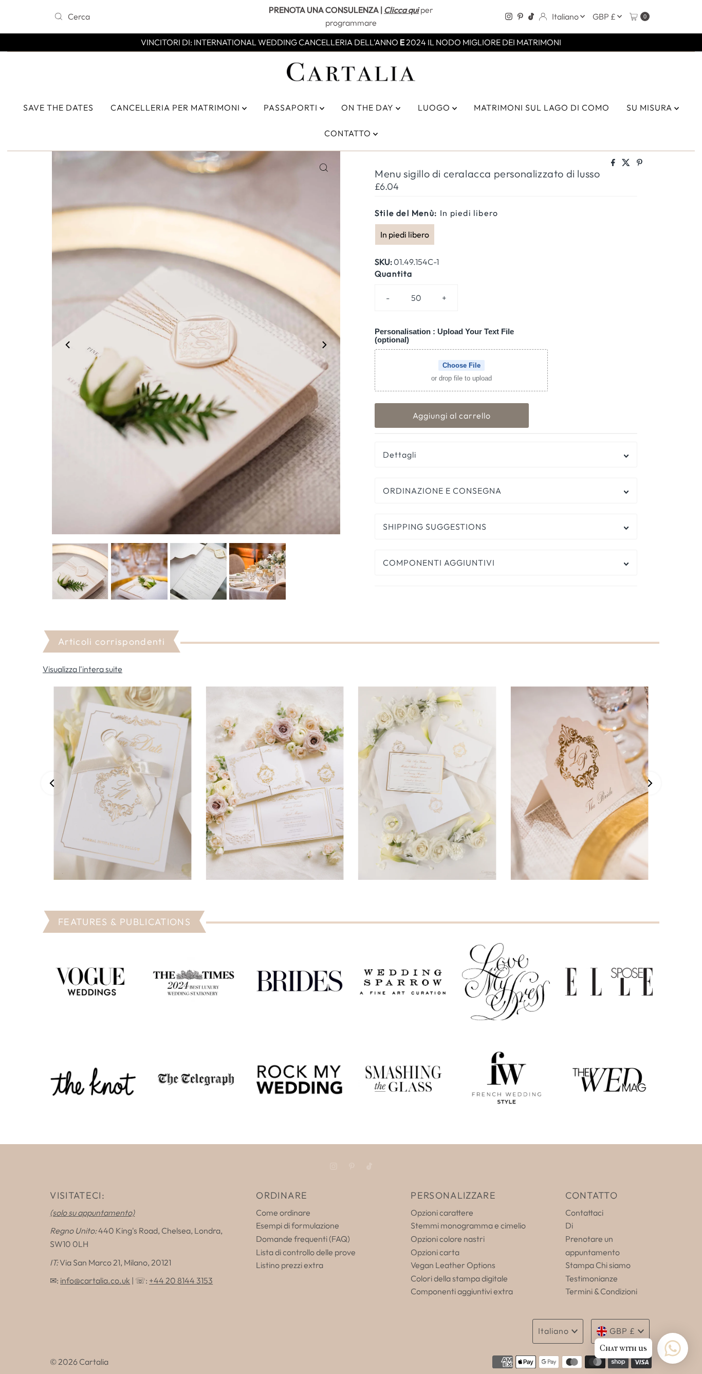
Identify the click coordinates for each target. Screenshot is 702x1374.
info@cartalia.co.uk (95, 1280)
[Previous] (68, 344)
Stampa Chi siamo (598, 1265)
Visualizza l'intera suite (82, 669)
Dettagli (399, 454)
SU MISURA (650, 107)
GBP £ (605, 16)
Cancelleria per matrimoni (176, 107)
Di (569, 1225)
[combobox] (147, 16)
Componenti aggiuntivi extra (462, 1291)
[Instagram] (508, 16)
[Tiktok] (531, 16)
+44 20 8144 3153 (181, 1280)
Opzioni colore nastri (448, 1239)
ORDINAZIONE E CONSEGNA (442, 490)
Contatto (348, 133)
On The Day (368, 107)
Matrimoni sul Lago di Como (541, 107)
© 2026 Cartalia (79, 1362)
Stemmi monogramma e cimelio (468, 1225)
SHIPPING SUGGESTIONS (435, 526)
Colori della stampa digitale (459, 1278)
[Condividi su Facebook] (614, 163)
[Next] (323, 344)
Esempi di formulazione (297, 1225)
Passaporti (292, 107)
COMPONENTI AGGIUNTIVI (439, 562)
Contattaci (584, 1212)
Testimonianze (591, 1278)
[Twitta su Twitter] (627, 163)
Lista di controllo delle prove (306, 1252)
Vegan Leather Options (453, 1265)
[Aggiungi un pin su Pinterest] (639, 163)
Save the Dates (58, 107)
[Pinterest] (520, 16)
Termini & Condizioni (601, 1291)
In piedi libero (404, 234)
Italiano (566, 16)
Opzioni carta (435, 1252)
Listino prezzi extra (289, 1265)
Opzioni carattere (442, 1212)
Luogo (435, 107)
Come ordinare (283, 1212)
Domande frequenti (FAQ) (303, 1239)
